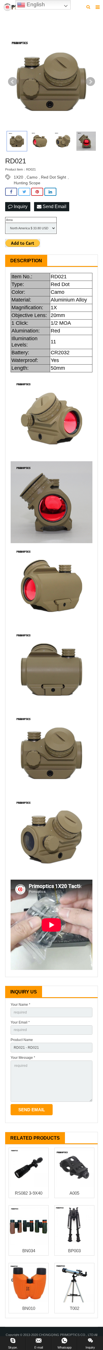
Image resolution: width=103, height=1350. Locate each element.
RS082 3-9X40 (28, 1193)
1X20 (18, 177)
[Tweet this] (24, 192)
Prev (12, 81)
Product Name (22, 1040)
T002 (74, 1308)
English (35, 4)
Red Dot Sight (53, 177)
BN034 (28, 1250)
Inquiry (20, 206)
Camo (32, 177)
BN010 (28, 1308)
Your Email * (20, 1022)
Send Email (53, 206)
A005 (74, 1193)
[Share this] (11, 192)
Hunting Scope (27, 183)
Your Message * (23, 1058)
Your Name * (20, 1005)
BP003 (74, 1250)
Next (90, 81)
